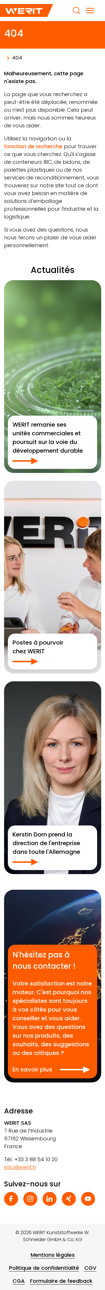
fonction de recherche (33, 146)
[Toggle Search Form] (76, 10)
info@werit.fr (20, 1167)
